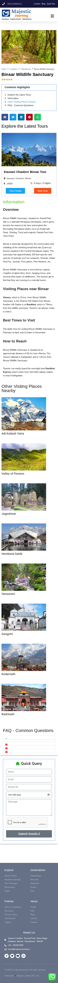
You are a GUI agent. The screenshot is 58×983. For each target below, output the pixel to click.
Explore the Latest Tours (19, 95)
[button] (4, 117)
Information (13, 98)
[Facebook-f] (6, 956)
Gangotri (7, 634)
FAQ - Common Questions (21, 105)
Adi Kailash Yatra (12, 433)
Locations (14, 69)
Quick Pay (51, 4)
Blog (43, 4)
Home (3, 69)
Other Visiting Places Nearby (22, 102)
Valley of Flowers (12, 473)
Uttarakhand (26, 69)
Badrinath (7, 714)
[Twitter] (12, 956)
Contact (37, 4)
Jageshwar (8, 513)
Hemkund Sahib (11, 554)
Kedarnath (8, 674)
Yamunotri (8, 594)
